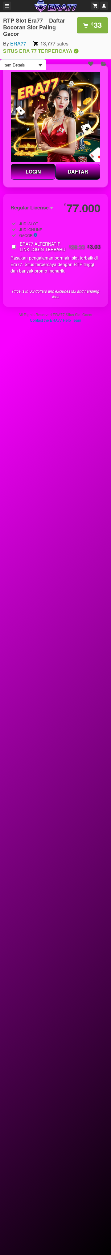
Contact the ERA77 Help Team (55, 320)
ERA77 (18, 43)
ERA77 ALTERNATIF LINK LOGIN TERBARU (60, 246)
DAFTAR (78, 171)
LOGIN (33, 171)
